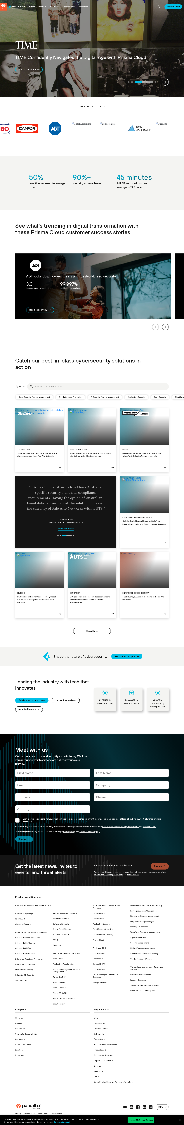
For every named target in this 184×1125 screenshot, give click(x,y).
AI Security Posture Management (105, 397)
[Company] (131, 786)
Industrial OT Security (24, 975)
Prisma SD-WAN (60, 993)
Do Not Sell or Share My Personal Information (113, 1082)
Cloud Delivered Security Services (31, 932)
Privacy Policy (69, 832)
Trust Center (29, 1114)
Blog (96, 1018)
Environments (69, 7)
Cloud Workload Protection (70, 397)
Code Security (160, 397)
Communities (99, 1023)
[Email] (52, 786)
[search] (158, 6)
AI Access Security (23, 924)
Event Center (99, 1039)
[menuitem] (22, 6)
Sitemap (97, 1066)
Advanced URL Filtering (25, 943)
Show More (92, 631)
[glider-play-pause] (165, 82)
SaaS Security (21, 980)
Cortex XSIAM (99, 953)
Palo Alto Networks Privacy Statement (120, 826)
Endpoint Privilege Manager (142, 922)
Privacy (18, 1114)
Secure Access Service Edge (66, 953)
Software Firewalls (61, 924)
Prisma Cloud (98, 940)
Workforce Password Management (145, 932)
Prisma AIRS (20, 919)
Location (19, 1050)
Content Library (101, 1029)
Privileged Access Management (143, 911)
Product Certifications (103, 1055)
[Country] (52, 810)
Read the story (66, 526)
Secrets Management (139, 943)
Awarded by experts (29, 709)
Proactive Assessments (140, 975)
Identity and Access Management (144, 916)
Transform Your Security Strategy (144, 985)
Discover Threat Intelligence (142, 991)
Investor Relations (23, 1045)
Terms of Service (87, 832)
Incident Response (138, 980)
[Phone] (131, 798)
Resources (83, 7)
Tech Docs (98, 1071)
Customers (20, 1039)
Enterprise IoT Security (25, 964)
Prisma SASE (58, 959)
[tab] (129, 82)
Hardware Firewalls (61, 919)
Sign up (22, 839)
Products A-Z (100, 1050)
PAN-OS (56, 940)
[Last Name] (131, 774)
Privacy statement (62, 1122)
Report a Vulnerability (103, 1061)
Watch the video (27, 69)
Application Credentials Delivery (144, 954)
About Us (19, 1018)
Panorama (57, 945)
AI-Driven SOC (99, 948)
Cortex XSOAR (99, 964)
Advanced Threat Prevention (27, 938)
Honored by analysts (65, 700)
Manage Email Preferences (105, 1045)
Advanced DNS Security (25, 954)
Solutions (54, 7)
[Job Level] (52, 798)
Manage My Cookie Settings (141, 1120)
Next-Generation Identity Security (146, 905)
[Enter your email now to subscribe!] (120, 867)
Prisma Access (59, 983)
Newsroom (20, 1055)
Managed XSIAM (100, 983)
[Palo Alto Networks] (22, 7)
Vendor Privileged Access (141, 959)
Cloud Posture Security (103, 929)
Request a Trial (173, 7)
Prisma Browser (59, 988)
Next (165, 327)
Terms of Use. (149, 826)
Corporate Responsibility (26, 1034)
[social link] (125, 1107)
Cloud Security (99, 913)
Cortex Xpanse (99, 969)
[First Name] (52, 774)
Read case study (38, 310)
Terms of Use (44, 1114)
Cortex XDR (98, 959)
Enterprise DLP (59, 977)
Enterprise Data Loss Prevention (29, 959)
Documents (57, 1114)
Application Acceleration (63, 964)
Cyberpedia (99, 1034)
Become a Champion (125, 656)
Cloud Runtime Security (103, 935)
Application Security (136, 397)
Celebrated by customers (31, 700)
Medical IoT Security (24, 970)
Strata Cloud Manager (62, 929)
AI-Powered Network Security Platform (33, 905)
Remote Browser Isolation (64, 998)
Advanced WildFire (23, 948)
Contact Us (20, 1029)
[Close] (180, 1120)
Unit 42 (97, 1077)
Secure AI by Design (24, 914)
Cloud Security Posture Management (34, 397)
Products (42, 7)
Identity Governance (139, 927)
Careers (18, 1023)
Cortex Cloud (98, 919)
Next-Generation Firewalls (65, 913)
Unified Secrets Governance (142, 948)
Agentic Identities (138, 938)
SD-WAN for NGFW (61, 935)
